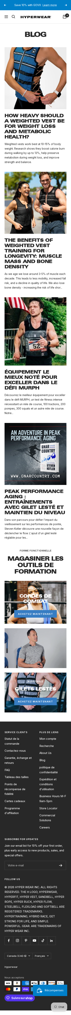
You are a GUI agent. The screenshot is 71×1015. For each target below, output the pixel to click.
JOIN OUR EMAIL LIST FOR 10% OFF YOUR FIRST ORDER (35, 7)
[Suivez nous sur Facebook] (9, 945)
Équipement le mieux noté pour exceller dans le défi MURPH (31, 384)
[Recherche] (13, 21)
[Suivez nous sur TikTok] (43, 945)
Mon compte (47, 743)
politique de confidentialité (48, 774)
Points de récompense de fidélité (15, 793)
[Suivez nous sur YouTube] (34, 945)
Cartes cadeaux (15, 805)
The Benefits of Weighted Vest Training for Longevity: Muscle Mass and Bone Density (33, 258)
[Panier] (64, 21)
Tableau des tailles (17, 781)
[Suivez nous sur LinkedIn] (51, 945)
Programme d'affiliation (12, 815)
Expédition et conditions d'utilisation (47, 788)
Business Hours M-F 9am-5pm (52, 803)
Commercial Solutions (47, 822)
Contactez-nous (15, 755)
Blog (42, 764)
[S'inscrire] (60, 869)
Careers (44, 832)
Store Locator (48, 812)
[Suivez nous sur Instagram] (17, 945)
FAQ (7, 774)
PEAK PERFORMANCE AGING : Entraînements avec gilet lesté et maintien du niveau (35, 506)
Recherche (46, 750)
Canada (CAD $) (17, 960)
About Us (45, 757)
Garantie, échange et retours (18, 765)
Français (40, 960)
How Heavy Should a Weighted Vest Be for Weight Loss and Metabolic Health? (35, 130)
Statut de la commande (12, 745)
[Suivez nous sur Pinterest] (26, 945)
